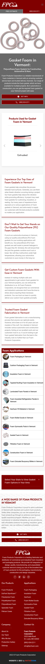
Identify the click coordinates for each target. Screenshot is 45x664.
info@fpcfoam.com (31, 646)
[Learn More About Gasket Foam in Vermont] (22, 435)
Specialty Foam (7, 608)
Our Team (5, 635)
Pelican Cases (7, 611)
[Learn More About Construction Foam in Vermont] (22, 453)
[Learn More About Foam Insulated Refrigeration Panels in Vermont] (22, 400)
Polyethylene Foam (9, 601)
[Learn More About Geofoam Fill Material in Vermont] (22, 409)
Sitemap (5, 646)
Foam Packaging (30, 590)
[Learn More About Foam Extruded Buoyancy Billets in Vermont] (22, 461)
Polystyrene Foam (8, 597)
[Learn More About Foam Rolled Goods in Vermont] (22, 418)
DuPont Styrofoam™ (9, 593)
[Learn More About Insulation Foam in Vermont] (22, 374)
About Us (5, 631)
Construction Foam (31, 615)
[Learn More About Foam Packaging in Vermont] (22, 356)
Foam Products (7, 590)
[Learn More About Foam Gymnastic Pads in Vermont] (22, 426)
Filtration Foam (29, 611)
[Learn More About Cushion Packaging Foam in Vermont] (22, 365)
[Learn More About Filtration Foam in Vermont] (22, 444)
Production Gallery (8, 642)
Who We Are (6, 638)
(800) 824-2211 (29, 642)
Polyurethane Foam (9, 604)
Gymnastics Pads (30, 604)
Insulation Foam (30, 593)
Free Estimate (11, 11)
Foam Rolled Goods (31, 601)
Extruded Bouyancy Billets (33, 619)
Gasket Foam (29, 608)
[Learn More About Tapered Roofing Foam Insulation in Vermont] (22, 383)
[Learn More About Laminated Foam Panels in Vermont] (22, 391)
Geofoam (27, 597)
